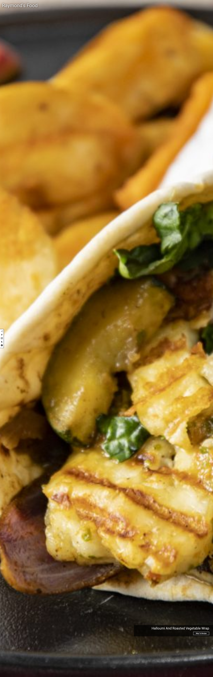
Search (121, 3)
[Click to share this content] (2, 331)
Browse (200, 3)
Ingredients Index (188, 3)
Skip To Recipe (201, 633)
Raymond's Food (20, 5)
